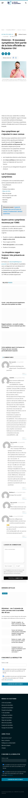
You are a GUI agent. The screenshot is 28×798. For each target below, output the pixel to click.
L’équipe (4, 748)
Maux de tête (6, 191)
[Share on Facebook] (3, 53)
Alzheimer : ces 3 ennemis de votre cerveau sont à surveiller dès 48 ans (13, 610)
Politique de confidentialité (8, 743)
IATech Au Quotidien (7, 722)
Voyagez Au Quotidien (7, 727)
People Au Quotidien (7, 710)
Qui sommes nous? (7, 738)
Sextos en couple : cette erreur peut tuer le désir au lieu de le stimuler (18, 641)
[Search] (25, 3)
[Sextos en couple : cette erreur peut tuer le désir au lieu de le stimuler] (6, 641)
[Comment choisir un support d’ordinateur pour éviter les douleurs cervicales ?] (6, 649)
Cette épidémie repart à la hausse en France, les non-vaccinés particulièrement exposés (13, 348)
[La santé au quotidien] (14, 2)
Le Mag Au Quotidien (7, 715)
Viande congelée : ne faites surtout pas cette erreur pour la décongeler (19, 624)
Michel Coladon (22, 34)
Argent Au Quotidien (7, 717)
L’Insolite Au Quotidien (7, 707)
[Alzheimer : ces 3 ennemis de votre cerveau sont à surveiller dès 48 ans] (14, 599)
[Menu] (3, 3)
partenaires (10, 680)
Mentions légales (6, 745)
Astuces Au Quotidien (7, 705)
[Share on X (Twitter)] (6, 53)
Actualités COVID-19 (7, 34)
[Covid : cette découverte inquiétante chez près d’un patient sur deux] (14, 293)
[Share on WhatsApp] (9, 53)
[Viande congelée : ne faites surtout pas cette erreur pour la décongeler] (6, 624)
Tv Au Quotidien (6, 712)
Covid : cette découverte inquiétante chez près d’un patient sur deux (13, 303)
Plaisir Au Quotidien (7, 720)
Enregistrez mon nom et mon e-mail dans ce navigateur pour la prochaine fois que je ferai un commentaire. (14, 571)
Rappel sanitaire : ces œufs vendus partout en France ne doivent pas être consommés (13, 325)
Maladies (5, 593)
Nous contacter (6, 740)
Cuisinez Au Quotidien (7, 725)
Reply (24, 373)
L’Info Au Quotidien (6, 702)
